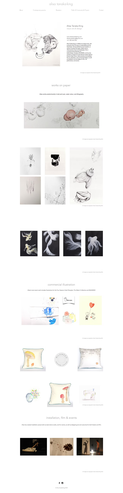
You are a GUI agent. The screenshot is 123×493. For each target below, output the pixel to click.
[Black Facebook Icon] (59, 483)
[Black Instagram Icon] (62, 483)
